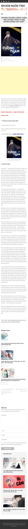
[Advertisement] (14, 81)
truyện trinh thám (14, 105)
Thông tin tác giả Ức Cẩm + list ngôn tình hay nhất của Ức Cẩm (13, 491)
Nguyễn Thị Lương (6, 59)
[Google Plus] (8, 1)
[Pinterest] (3, 1)
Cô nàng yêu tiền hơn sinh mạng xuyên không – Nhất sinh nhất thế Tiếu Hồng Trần (13, 380)
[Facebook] (1, 1)
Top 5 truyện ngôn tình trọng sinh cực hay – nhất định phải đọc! (12, 344)
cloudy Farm (5, 348)
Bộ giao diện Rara (14, 524)
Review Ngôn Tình (13, 5)
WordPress (14, 526)
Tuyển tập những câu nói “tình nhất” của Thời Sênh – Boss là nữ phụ (13, 362)
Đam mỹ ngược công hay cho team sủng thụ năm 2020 (14, 510)
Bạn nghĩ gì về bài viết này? (8, 60)
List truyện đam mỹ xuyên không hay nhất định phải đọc (13, 471)
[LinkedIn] (6, 1)
